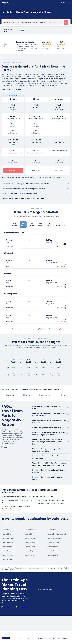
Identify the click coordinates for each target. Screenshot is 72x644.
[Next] (65, 224)
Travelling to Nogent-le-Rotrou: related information (16, 507)
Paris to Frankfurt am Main (57, 534)
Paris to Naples (29, 551)
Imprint (18, 638)
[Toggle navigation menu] (69, 3)
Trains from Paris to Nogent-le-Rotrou (50, 500)
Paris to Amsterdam (54, 538)
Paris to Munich (7, 542)
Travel (10, 568)
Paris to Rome (52, 530)
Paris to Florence (53, 555)
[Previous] (7, 360)
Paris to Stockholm (31, 542)
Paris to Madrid (29, 534)
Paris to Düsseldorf (8, 559)
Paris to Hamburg (8, 551)
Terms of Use (29, 638)
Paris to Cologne (53, 542)
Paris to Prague (7, 547)
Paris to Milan (6, 534)
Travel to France (20, 568)
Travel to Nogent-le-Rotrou (38, 568)
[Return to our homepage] (5, 3)
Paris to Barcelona (8, 538)
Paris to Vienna (29, 538)
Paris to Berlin (6, 530)
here (62, 329)
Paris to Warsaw (7, 555)
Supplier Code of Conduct (58, 638)
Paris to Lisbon (52, 547)
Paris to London (30, 530)
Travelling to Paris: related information (50, 503)
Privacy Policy (41, 638)
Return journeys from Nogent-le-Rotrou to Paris (17, 501)
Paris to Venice (29, 555)
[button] (43, 22)
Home (4, 568)
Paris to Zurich (29, 547)
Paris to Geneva (53, 551)
